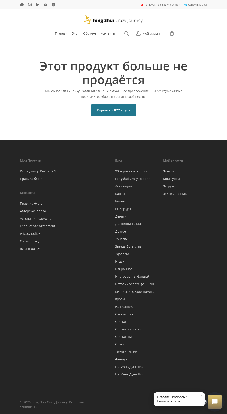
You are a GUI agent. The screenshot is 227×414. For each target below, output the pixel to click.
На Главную (124, 306)
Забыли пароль (175, 194)
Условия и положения (36, 218)
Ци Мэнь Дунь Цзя (129, 367)
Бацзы (120, 194)
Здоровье (122, 254)
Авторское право (33, 211)
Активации (123, 186)
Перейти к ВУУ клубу (113, 110)
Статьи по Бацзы (128, 329)
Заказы (168, 171)
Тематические (126, 352)
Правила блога (31, 179)
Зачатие (121, 239)
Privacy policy (30, 233)
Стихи (119, 344)
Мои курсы (171, 179)
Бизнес (120, 201)
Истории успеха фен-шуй (134, 284)
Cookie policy (29, 241)
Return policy (30, 248)
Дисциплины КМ (128, 224)
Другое (120, 231)
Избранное (123, 269)
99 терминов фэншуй (131, 171)
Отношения (124, 314)
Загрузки (170, 186)
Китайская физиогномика (134, 291)
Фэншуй (121, 359)
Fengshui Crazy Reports (132, 179)
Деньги (120, 216)
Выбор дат (123, 209)
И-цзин (120, 261)
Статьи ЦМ (123, 337)
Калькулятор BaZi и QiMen (40, 171)
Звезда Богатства (128, 246)
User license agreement (37, 226)
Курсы (120, 299)
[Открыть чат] (215, 402)
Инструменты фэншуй (132, 276)
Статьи (120, 322)
